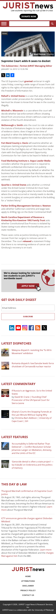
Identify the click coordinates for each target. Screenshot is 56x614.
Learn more (45, 549)
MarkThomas (39, 54)
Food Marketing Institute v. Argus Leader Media (26, 160)
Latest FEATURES (14, 437)
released (27, 241)
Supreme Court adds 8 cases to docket (26, 61)
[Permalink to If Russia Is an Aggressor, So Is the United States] (5, 393)
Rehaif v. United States (13, 95)
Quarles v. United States (13, 184)
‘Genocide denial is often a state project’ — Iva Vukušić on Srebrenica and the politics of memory (33, 464)
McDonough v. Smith (12, 125)
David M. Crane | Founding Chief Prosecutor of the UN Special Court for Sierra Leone (31, 400)
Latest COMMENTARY (18, 384)
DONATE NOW (28, 16)
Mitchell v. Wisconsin (12, 110)
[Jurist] (28, 7)
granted (28, 81)
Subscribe (28, 316)
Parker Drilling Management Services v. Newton (26, 205)
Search (52, 23)
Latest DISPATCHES (16, 343)
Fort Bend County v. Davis (14, 143)
